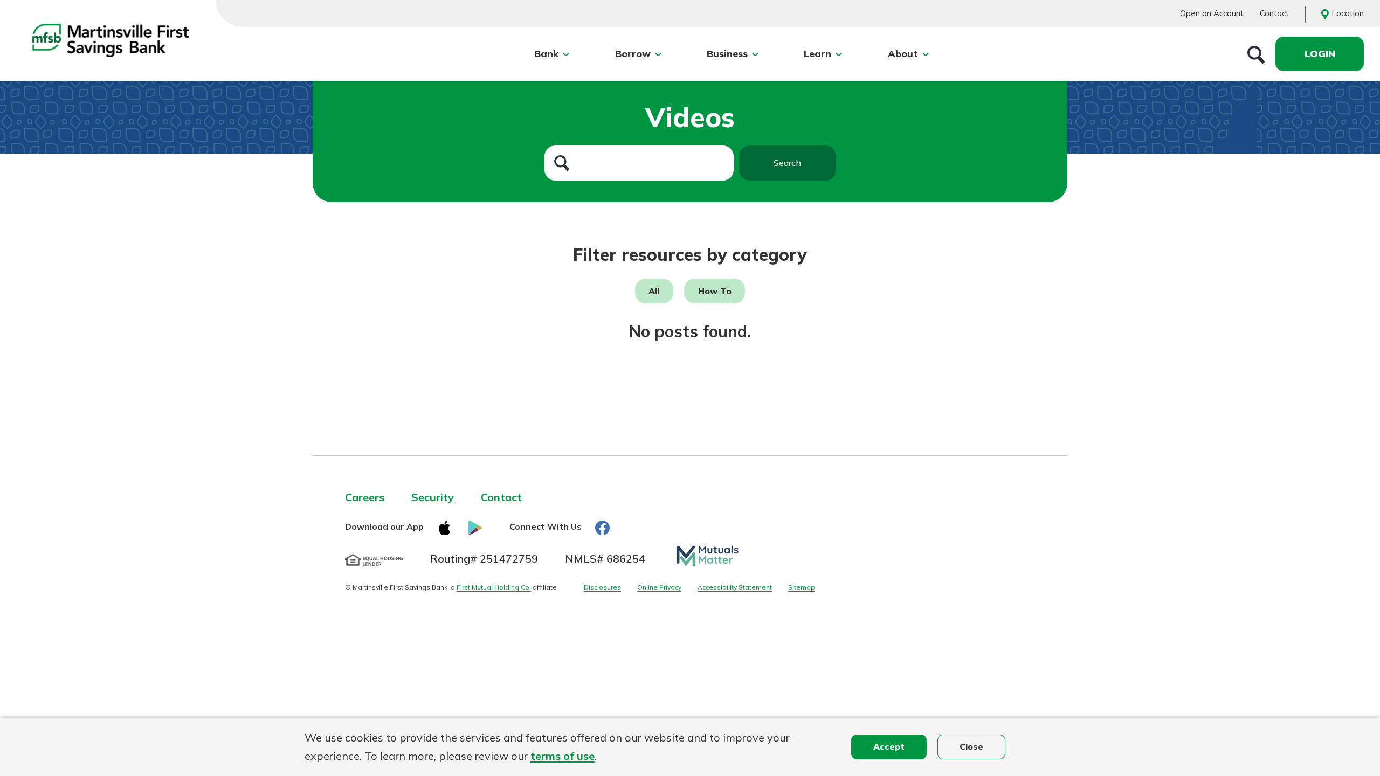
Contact (1274, 13)
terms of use (562, 756)
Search (787, 162)
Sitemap (801, 587)
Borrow (633, 53)
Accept (889, 746)
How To (715, 291)
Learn (817, 53)
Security (432, 497)
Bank (546, 53)
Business (727, 53)
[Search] (1256, 54)
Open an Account (1212, 13)
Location (1347, 13)
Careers (364, 497)
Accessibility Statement (735, 587)
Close (971, 746)
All (653, 291)
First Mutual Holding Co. (494, 587)
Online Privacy (659, 587)
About (903, 53)
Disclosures (602, 587)
